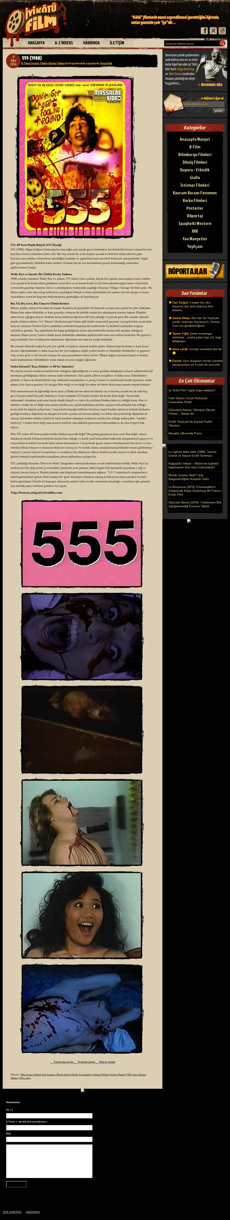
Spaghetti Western (195, 223)
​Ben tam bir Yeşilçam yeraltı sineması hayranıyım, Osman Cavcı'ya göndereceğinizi (196, 321)
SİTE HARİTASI (12, 1212)
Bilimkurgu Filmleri (195, 154)
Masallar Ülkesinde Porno (185, 433)
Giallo (195, 177)
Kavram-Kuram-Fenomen (195, 192)
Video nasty (25, 1078)
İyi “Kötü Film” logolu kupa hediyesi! (191, 390)
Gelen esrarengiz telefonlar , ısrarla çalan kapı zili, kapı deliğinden (196, 337)
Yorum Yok (106, 63)
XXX (195, 231)
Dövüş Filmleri (195, 162)
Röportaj (195, 215)
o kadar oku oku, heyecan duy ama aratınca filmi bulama (192, 306)
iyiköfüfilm (37, 24)
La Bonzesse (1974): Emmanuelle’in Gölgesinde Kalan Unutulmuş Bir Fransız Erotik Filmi (194, 490)
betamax (51, 1074)
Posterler (194, 208)
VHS (128, 1074)
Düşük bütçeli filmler (67, 1074)
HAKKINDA (33, 1212)
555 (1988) (32, 57)
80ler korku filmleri (31, 1074)
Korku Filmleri (57, 63)
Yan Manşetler (195, 238)
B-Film (25, 63)
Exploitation (85, 1074)
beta (44, 1074)
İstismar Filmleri (39, 63)
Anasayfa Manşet (195, 139)
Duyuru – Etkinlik (195, 169)
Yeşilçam (194, 246)
